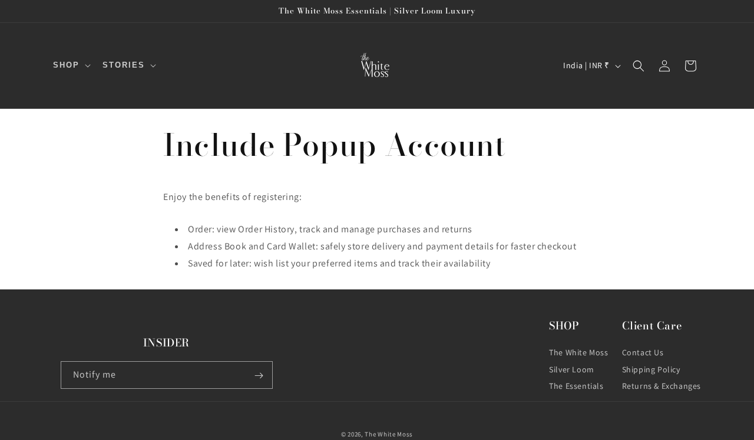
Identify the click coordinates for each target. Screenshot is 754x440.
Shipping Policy (651, 369)
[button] (70, 66)
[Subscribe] (259, 375)
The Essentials (576, 386)
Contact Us (643, 352)
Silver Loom (571, 369)
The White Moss (578, 352)
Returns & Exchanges (661, 386)
